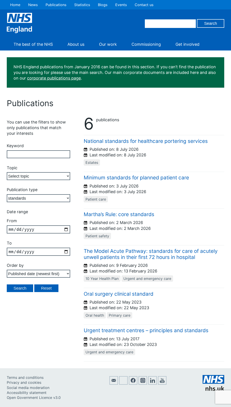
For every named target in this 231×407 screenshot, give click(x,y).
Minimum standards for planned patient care (136, 177)
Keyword (15, 145)
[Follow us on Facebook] (133, 383)
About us (75, 44)
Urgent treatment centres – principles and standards (146, 330)
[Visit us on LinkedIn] (152, 383)
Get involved (187, 44)
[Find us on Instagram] (143, 383)
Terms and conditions (25, 377)
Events (121, 4)
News (33, 4)
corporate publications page (54, 78)
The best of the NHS (33, 44)
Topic (12, 167)
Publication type (22, 189)
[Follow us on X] (123, 383)
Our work (108, 44)
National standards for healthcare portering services (146, 141)
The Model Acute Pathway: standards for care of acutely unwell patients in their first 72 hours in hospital (151, 254)
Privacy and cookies (24, 382)
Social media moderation (28, 387)
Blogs (102, 4)
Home (15, 4)
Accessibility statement (26, 392)
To (9, 243)
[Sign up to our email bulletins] (113, 383)
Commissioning (146, 44)
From (12, 220)
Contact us (144, 4)
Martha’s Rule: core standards (119, 214)
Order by (15, 265)
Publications (56, 4)
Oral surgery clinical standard (118, 294)
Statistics (82, 4)
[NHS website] (213, 389)
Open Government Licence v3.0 (34, 397)
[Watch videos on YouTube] (162, 383)
